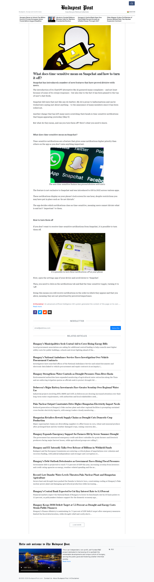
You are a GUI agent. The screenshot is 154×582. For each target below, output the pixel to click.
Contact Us (48, 578)
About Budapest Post (61, 578)
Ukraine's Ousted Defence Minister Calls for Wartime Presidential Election (65, 19)
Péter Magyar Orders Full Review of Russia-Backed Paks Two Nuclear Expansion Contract (119, 19)
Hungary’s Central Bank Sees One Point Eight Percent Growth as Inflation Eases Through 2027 (90, 19)
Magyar (132, 12)
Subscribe (116, 328)
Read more (37, 306)
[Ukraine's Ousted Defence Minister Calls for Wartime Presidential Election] (51, 19)
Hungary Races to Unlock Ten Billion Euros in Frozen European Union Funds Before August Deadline (32, 19)
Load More (77, 525)
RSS (112, 549)
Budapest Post (77, 7)
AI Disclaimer (74, 578)
